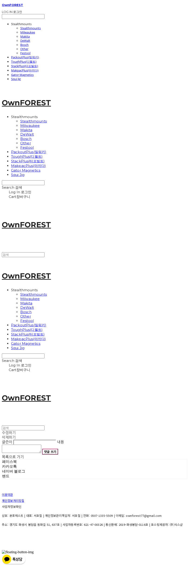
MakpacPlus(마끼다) (24, 70)
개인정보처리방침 (13, 500)
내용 (60, 442)
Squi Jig (16, 79)
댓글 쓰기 (50, 451)
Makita (25, 36)
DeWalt (25, 41)
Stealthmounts (30, 28)
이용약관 (7, 494)
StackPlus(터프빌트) (24, 66)
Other (24, 49)
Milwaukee (27, 32)
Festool (25, 53)
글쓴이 (7, 442)
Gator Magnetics (22, 75)
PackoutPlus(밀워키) (25, 57)
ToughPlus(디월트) (23, 61)
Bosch (24, 45)
